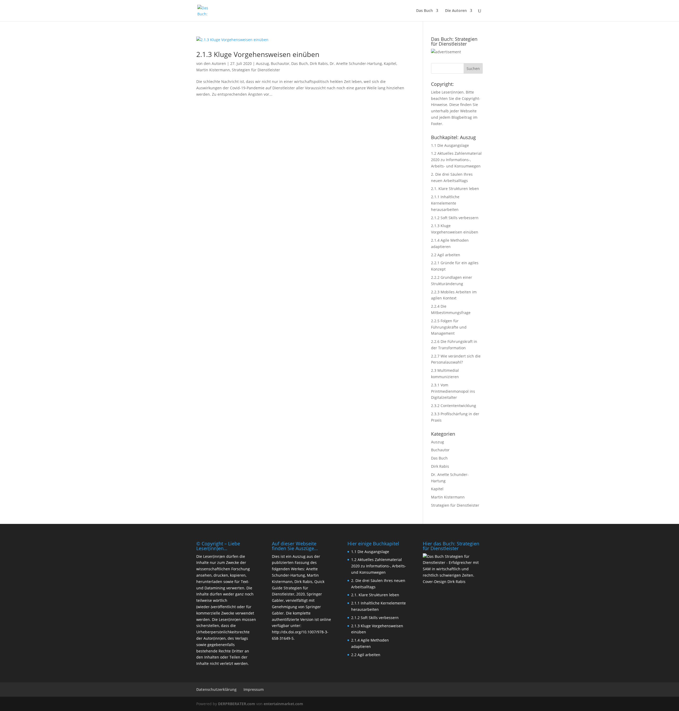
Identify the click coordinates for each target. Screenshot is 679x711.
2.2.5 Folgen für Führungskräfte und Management (449, 327)
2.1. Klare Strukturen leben (455, 188)
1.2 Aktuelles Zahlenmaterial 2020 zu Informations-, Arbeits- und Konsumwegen (456, 160)
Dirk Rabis (319, 63)
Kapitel (390, 63)
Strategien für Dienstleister (256, 69)
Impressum (253, 689)
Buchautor (280, 63)
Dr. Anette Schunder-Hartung (356, 63)
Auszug (262, 63)
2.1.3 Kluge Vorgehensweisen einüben (257, 54)
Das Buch (424, 11)
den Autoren (215, 63)
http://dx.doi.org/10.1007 (294, 631)
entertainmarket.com (283, 703)
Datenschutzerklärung (216, 689)
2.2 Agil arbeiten (445, 254)
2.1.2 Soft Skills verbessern (454, 217)
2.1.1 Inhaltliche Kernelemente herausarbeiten (445, 203)
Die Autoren (456, 11)
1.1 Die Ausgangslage (450, 145)
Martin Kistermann (213, 69)
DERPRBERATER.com (236, 703)
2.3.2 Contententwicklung (453, 405)
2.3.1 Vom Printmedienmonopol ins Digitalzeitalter (453, 391)
